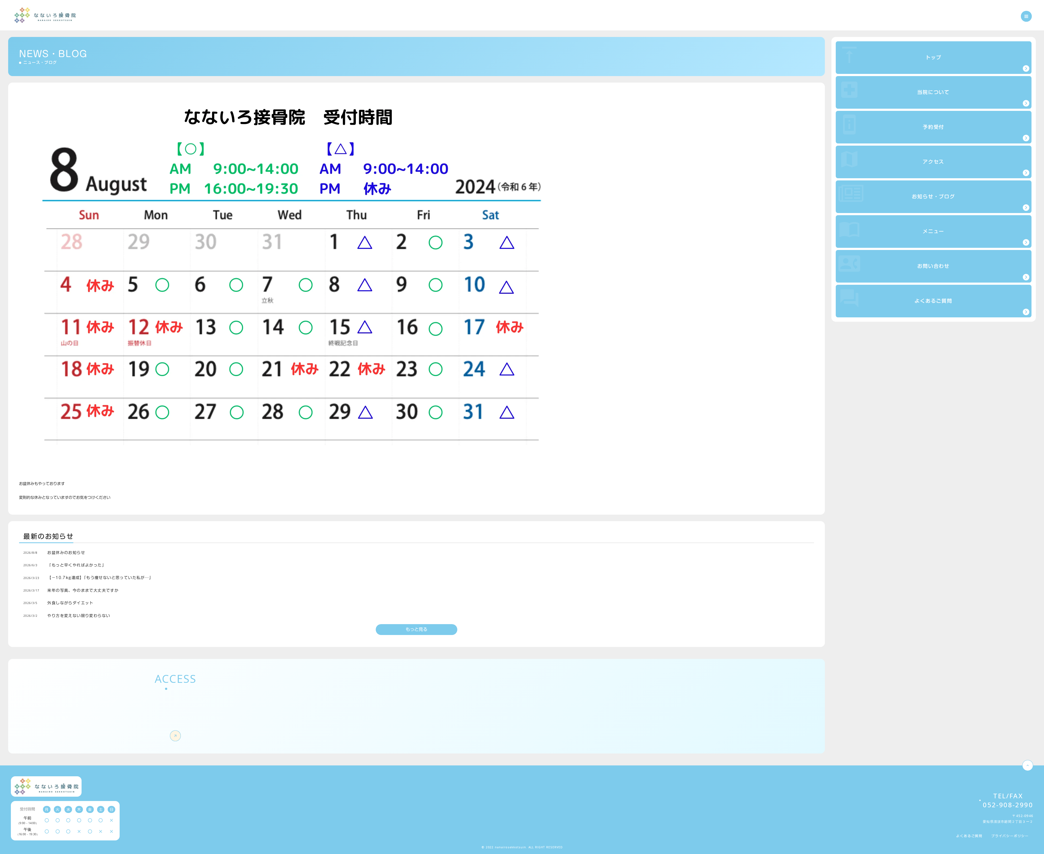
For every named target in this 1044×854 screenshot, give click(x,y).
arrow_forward (175, 736)
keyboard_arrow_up (1028, 765)
